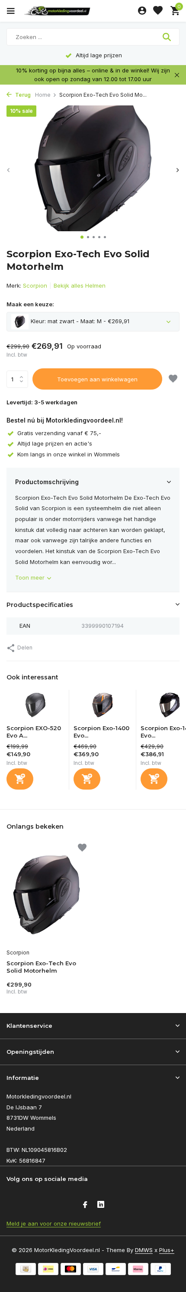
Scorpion (35, 285)
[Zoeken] (167, 37)
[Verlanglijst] (158, 11)
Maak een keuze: (30, 304)
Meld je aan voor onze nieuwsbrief (53, 1223)
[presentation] (8, 169)
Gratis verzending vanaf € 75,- (59, 433)
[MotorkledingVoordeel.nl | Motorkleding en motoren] (77, 11)
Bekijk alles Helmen (80, 285)
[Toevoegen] (19, 779)
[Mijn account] (142, 11)
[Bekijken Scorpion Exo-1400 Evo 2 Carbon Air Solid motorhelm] (169, 707)
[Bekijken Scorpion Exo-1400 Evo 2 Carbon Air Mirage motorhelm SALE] (102, 707)
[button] (82, 237)
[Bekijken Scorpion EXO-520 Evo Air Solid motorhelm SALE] (35, 707)
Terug (22, 95)
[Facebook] (85, 1205)
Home (43, 95)
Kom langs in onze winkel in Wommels (68, 454)
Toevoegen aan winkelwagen (97, 379)
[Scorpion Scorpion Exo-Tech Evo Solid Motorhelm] (46, 895)
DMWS (144, 1249)
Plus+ (166, 1249)
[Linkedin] (100, 1205)
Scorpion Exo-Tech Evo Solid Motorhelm (41, 967)
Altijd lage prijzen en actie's (54, 443)
